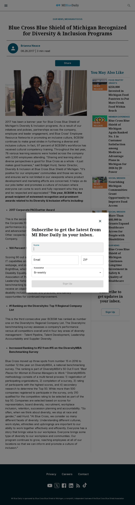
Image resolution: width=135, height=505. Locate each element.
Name (36, 245)
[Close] (100, 221)
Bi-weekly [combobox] (40, 272)
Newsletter (39, 268)
